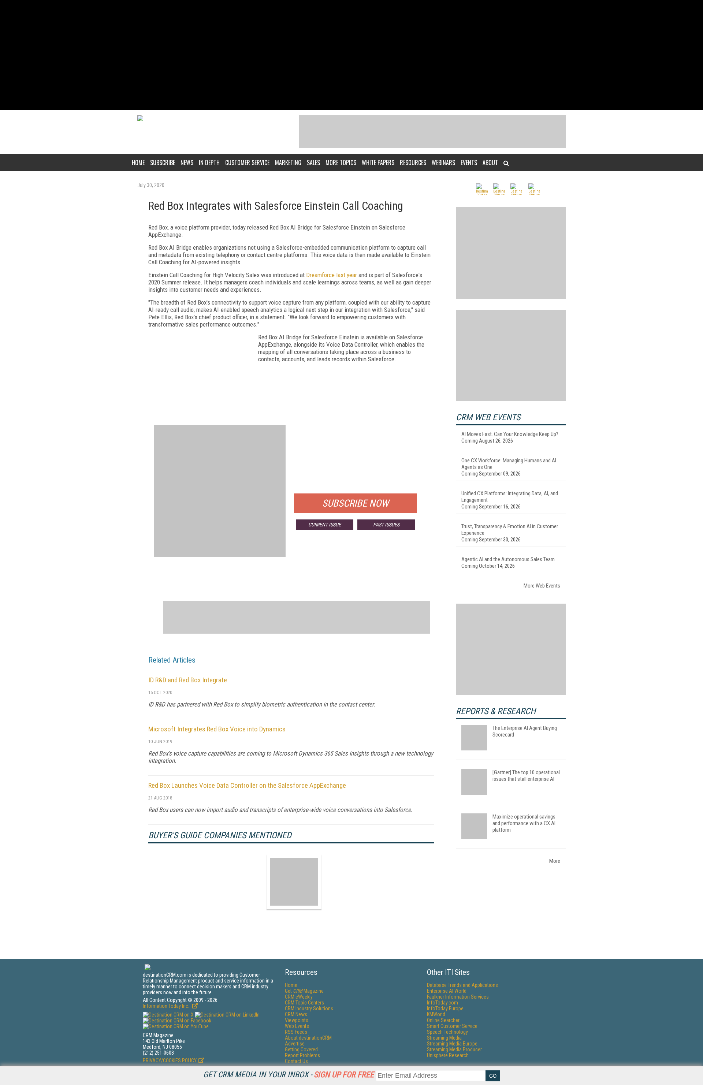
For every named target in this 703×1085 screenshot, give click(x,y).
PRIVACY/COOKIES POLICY (170, 1060)
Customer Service (247, 162)
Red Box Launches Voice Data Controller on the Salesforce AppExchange (247, 785)
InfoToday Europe (445, 1008)
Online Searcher (443, 1020)
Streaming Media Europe (452, 1044)
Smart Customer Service (452, 1026)
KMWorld (436, 1014)
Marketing (288, 162)
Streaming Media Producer (454, 1049)
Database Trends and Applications (462, 985)
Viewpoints (296, 1020)
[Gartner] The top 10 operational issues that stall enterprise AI (526, 775)
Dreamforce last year (331, 275)
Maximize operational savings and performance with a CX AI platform (523, 823)
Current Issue (324, 524)
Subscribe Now (355, 503)
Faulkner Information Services (458, 997)
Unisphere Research (448, 1055)
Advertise (295, 1044)
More (554, 861)
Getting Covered (301, 1049)
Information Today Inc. (166, 1006)
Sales (313, 162)
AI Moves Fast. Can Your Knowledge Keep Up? (509, 434)
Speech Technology (447, 1032)
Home (138, 162)
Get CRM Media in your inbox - (288, 1074)
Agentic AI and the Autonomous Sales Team (508, 559)
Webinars (443, 162)
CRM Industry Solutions (309, 1008)
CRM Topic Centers (304, 1003)
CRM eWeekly (299, 997)
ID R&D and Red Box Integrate (187, 680)
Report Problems (302, 1055)
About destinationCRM (308, 1038)
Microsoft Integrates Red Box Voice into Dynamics (217, 729)
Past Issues (386, 524)
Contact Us (296, 1061)
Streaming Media (444, 1038)
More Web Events (542, 585)
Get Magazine (304, 991)
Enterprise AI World (446, 991)
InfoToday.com (442, 1003)
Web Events (297, 1026)
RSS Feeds (296, 1032)
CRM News (296, 1014)
